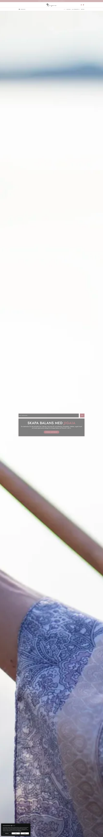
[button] (22, 9)
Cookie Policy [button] (24, 829)
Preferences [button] (19, 830)
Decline (16, 833)
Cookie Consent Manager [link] (6, 825)
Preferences (7, 833)
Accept (25, 833)
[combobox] (49, 415)
